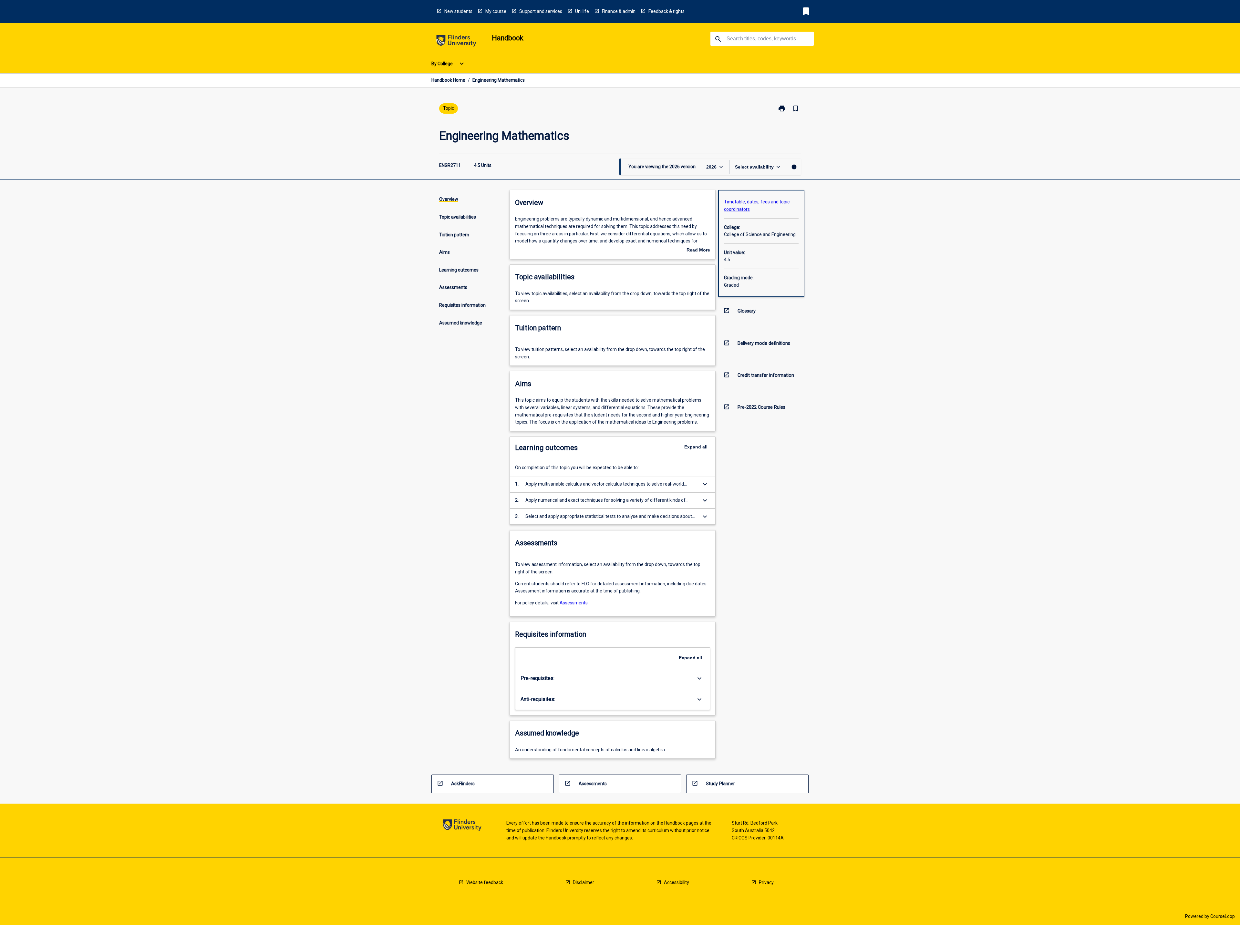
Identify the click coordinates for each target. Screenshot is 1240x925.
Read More (698, 250)
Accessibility (676, 882)
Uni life (582, 11)
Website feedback (484, 882)
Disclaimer (583, 882)
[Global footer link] (462, 826)
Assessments (574, 602)
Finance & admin (619, 11)
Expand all (696, 446)
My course (495, 11)
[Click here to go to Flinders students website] (456, 42)
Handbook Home (448, 80)
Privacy (766, 882)
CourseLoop (1222, 916)
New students (458, 11)
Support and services (540, 11)
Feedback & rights (666, 11)
